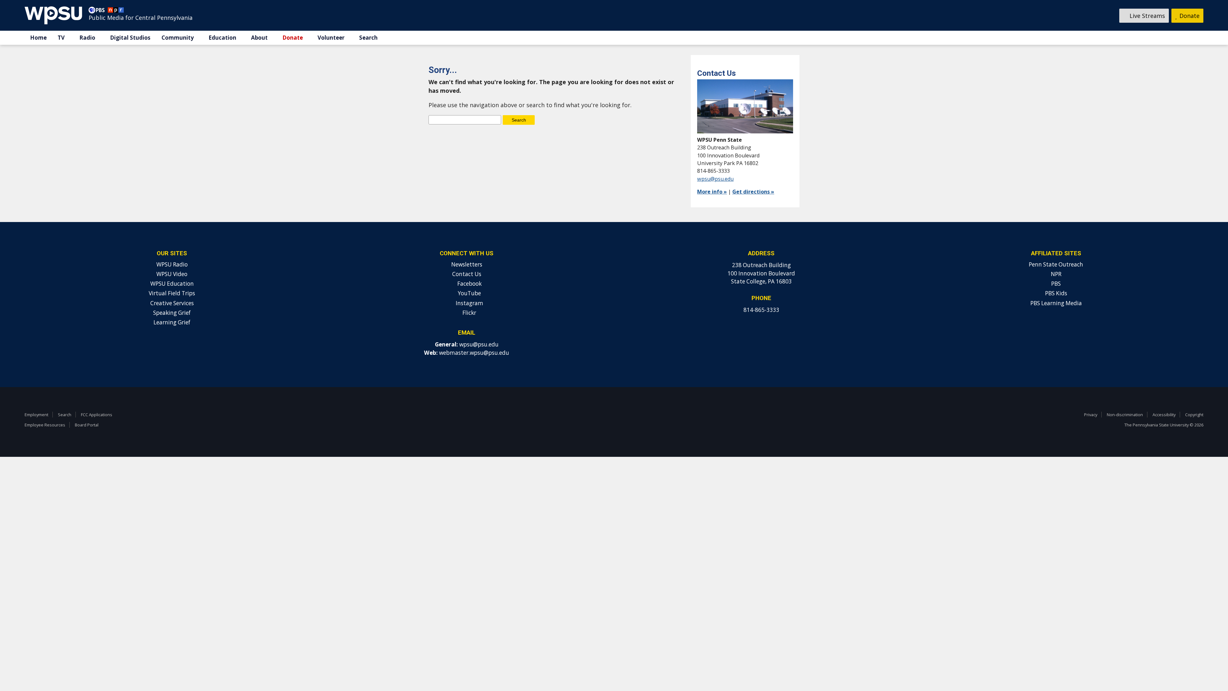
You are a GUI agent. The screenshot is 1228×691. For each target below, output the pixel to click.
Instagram (468, 303)
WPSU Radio (172, 264)
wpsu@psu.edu (715, 178)
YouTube (469, 293)
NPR (1056, 274)
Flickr (468, 312)
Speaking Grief (172, 312)
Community (177, 37)
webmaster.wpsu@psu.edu (474, 352)
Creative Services (172, 303)
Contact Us (466, 274)
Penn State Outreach (1056, 264)
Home (38, 37)
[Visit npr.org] (116, 11)
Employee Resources (45, 425)
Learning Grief (172, 322)
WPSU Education (172, 283)
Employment (36, 414)
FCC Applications (96, 414)
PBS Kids (1056, 293)
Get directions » (753, 191)
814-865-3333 (761, 310)
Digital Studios (130, 37)
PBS (1056, 283)
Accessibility (1164, 414)
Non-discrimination (1125, 414)
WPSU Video (171, 274)
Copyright (1194, 414)
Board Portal (86, 425)
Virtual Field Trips (172, 293)
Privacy (1090, 414)
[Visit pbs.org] (98, 11)
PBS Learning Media (1056, 303)
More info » (712, 191)
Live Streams (1146, 16)
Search (368, 37)
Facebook (469, 283)
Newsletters (466, 264)
